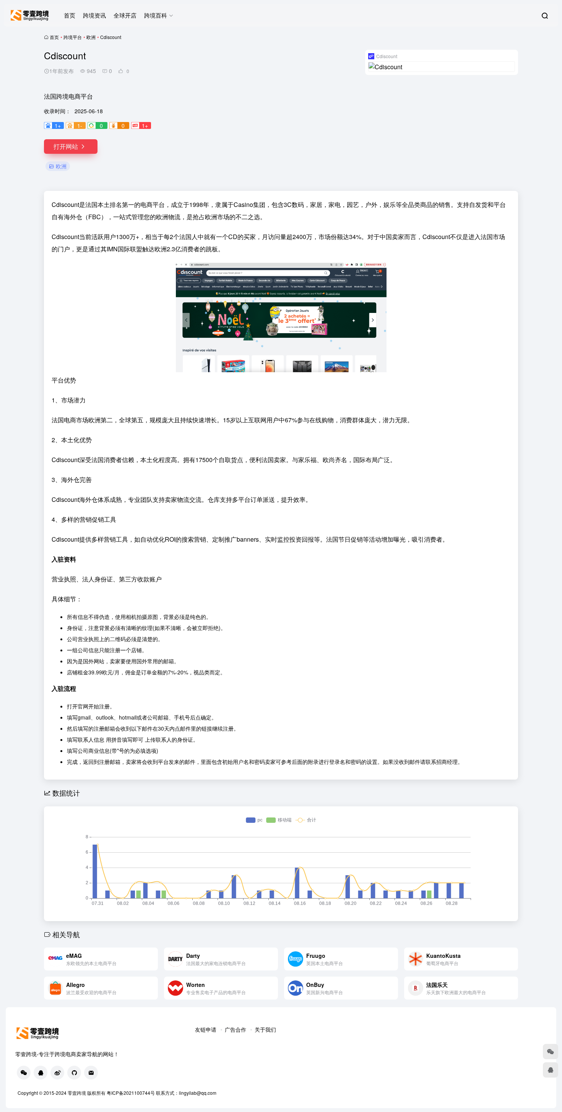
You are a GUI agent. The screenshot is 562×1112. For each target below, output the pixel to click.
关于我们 (265, 1029)
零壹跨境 (77, 1092)
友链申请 (205, 1029)
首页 (69, 15)
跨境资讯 (94, 15)
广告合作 (235, 1029)
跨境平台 (72, 37)
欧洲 (91, 37)
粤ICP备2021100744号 (131, 1092)
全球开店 (125, 15)
